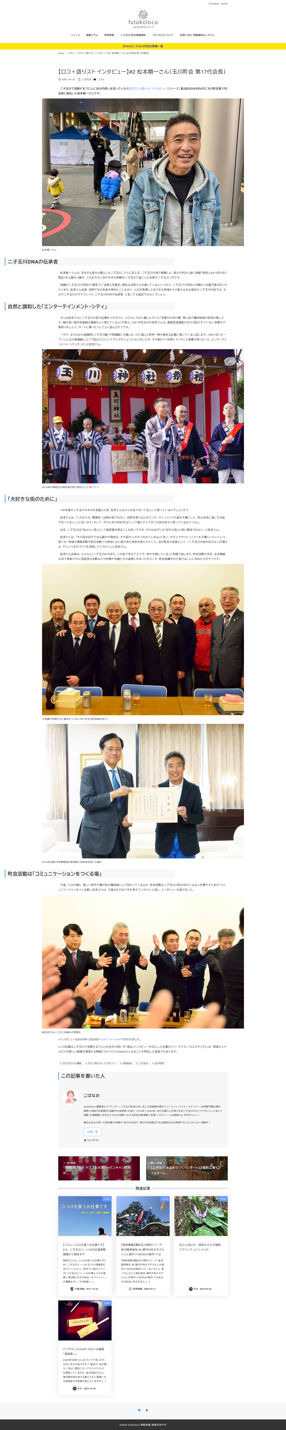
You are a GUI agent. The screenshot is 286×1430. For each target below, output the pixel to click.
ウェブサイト (93, 1140)
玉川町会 (159, 1063)
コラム (101, 79)
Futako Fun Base (110, 1039)
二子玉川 (143, 1063)
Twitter (224, 3)
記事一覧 (92, 1132)
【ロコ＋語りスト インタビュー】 (150, 88)
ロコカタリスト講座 (71, 1063)
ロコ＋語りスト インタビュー (101, 1063)
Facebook (214, 3)
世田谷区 (127, 1063)
